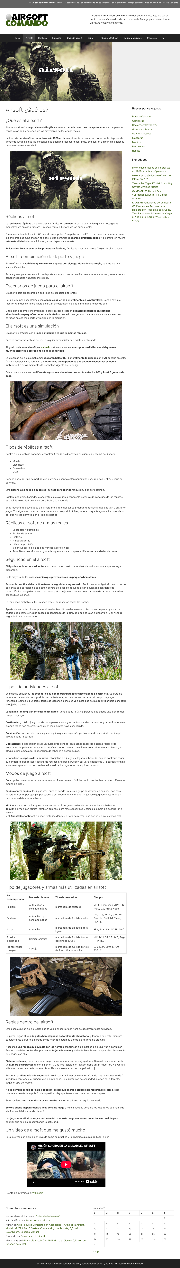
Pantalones (138, 146)
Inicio (17, 38)
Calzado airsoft (74, 38)
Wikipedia (37, 1193)
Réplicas (42, 38)
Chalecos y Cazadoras (145, 125)
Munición (56, 38)
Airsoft (29, 38)
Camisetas (138, 120)
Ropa (90, 38)
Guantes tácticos (109, 38)
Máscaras (152, 38)
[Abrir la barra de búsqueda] (163, 38)
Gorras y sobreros (133, 38)
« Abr (96, 1251)
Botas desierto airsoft (48, 1216)
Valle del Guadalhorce (66, 3)
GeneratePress (135, 1263)
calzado (45, 347)
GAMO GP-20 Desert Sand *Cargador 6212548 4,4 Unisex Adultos (149, 195)
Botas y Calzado (141, 116)
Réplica (136, 150)
